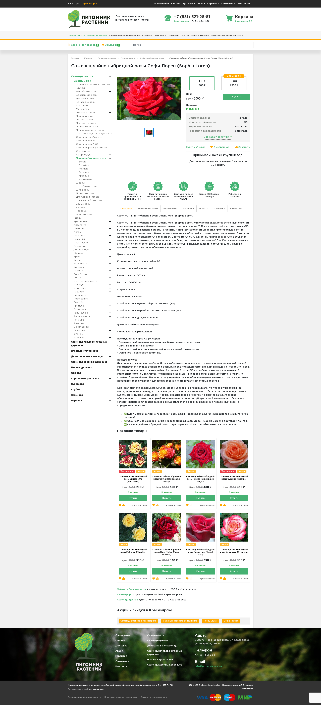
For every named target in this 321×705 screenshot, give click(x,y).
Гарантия (213, 4)
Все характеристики (217, 137)
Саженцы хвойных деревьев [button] (227, 35)
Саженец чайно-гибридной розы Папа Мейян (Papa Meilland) (166, 552)
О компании (161, 4)
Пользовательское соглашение (120, 697)
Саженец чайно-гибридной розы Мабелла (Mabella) (133, 551)
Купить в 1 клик (195, 147)
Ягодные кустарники (160, 660)
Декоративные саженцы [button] (195, 35)
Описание (126, 208)
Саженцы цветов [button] (97, 35)
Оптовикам (228, 4)
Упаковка (219, 208)
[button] (245, 34)
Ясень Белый (210, 621)
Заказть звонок (181, 21)
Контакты (244, 4)
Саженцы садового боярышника (180, 621)
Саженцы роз (125, 595)
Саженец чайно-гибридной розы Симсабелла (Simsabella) (133, 479)
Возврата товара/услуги (154, 697)
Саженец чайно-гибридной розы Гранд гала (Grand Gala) (200, 552)
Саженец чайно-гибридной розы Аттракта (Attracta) (234, 551)
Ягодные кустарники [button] (167, 35)
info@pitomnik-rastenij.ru (210, 666)
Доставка (189, 4)
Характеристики (148, 208)
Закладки (111, 45)
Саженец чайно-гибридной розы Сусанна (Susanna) (234, 478)
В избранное (221, 147)
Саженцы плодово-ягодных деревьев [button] (130, 35)
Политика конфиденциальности (84, 697)
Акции (201, 4)
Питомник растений (78, 689)
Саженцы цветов (127, 600)
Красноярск (89, 4)
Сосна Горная (231, 621)
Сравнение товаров (84, 45)
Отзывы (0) (170, 208)
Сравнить (244, 147)
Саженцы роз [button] (77, 35)
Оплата (176, 4)
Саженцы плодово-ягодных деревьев (164, 652)
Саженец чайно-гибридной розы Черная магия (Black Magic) (200, 479)
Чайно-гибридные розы (131, 589)
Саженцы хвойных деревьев (164, 665)
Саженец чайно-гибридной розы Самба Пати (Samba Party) (166, 479)
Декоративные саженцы (162, 646)
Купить (236, 97)
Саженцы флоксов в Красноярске (138, 621)
